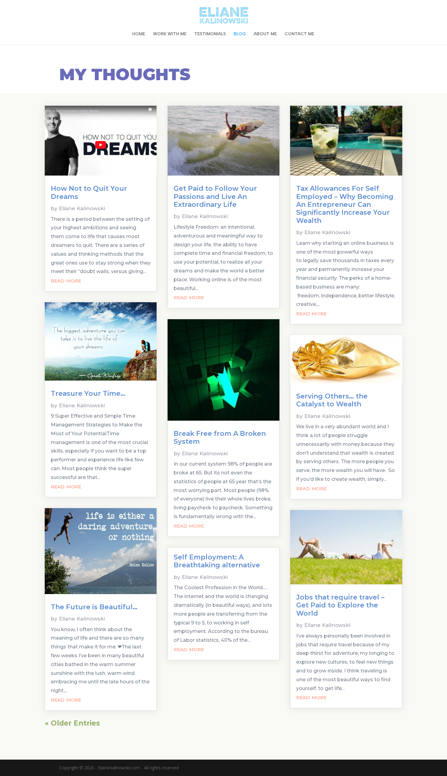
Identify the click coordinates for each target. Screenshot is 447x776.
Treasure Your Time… (88, 393)
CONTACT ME (299, 34)
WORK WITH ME (169, 34)
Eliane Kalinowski (82, 208)
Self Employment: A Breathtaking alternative (217, 561)
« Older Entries (72, 723)
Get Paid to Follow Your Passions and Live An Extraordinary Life (215, 196)
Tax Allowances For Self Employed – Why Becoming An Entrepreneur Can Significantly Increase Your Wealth (344, 204)
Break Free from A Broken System (220, 437)
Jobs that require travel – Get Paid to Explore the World (340, 605)
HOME (138, 34)
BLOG (240, 34)
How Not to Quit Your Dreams (89, 192)
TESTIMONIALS (210, 34)
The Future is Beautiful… (94, 607)
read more (66, 280)
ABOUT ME (265, 34)
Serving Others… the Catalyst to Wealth (332, 400)
